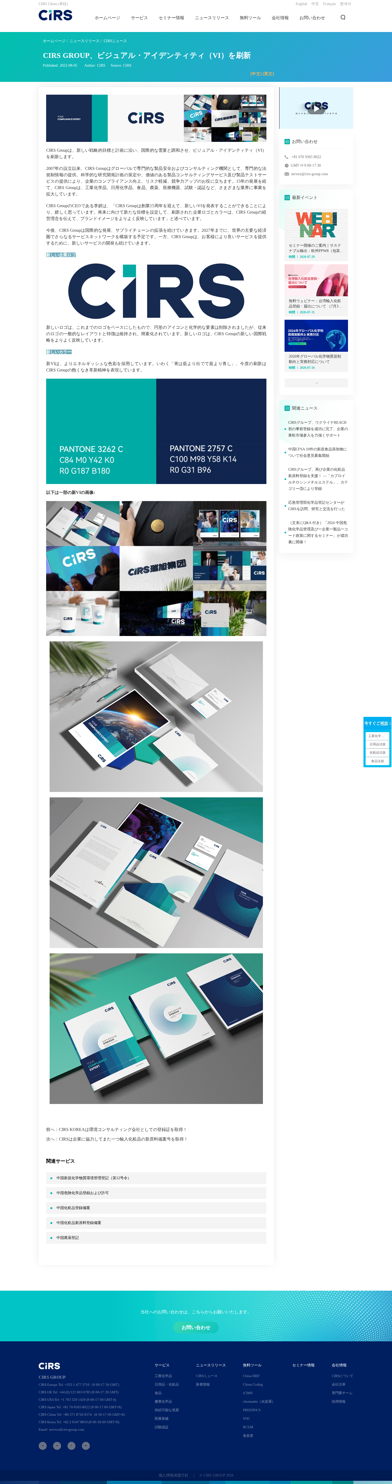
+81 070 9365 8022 (306, 157)
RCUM (248, 1427)
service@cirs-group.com (309, 174)
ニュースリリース (84, 41)
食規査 (248, 1436)
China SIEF (251, 1376)
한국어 (345, 4)
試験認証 (162, 1427)
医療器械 (162, 1419)
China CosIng (253, 1384)
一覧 (316, 383)
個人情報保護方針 (174, 1475)
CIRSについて (342, 1376)
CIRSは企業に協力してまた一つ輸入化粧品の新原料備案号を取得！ (123, 1139)
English (301, 4)
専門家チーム (342, 1393)
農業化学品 (163, 1401)
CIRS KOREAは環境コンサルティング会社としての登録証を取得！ (123, 1129)
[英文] (268, 73)
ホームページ (107, 17)
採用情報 (339, 1401)
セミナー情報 (171, 17)
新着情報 (203, 1384)
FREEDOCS (252, 1410)
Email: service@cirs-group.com (61, 1429)
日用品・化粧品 (167, 1384)
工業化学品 (163, 1376)
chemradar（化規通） (259, 1401)
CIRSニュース (115, 41)
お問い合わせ (312, 17)
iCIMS (248, 1393)
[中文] (256, 73)
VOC (246, 1419)
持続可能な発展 (167, 1410)
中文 (315, 4)
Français (329, 4)
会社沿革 (339, 1384)
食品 (158, 1393)
